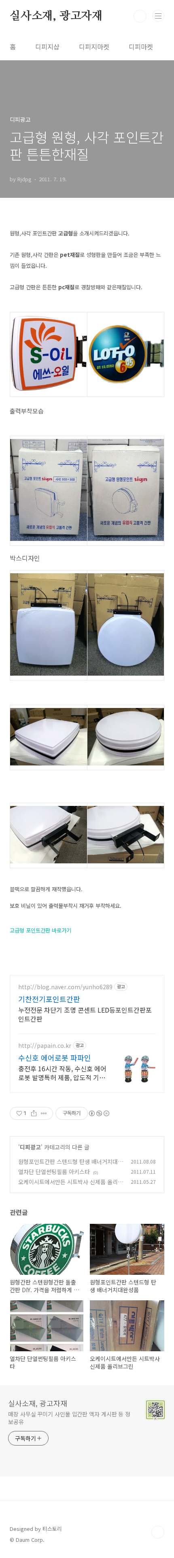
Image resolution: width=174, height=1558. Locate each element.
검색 (140, 16)
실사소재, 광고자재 (56, 16)
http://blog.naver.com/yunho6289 (65, 987)
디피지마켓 (94, 46)
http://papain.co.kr (44, 1045)
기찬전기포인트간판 (49, 999)
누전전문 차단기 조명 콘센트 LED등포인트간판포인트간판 (85, 1014)
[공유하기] (34, 1113)
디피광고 (30, 1147)
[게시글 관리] (44, 1113)
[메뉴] (158, 16)
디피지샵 (47, 46)
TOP (157, 1532)
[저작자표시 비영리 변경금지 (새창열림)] (99, 1113)
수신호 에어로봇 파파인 (54, 1057)
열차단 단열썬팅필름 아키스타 (54, 1172)
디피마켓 (141, 46)
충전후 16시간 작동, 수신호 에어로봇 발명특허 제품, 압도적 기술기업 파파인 (62, 1073)
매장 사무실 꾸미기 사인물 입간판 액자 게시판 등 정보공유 (69, 1418)
